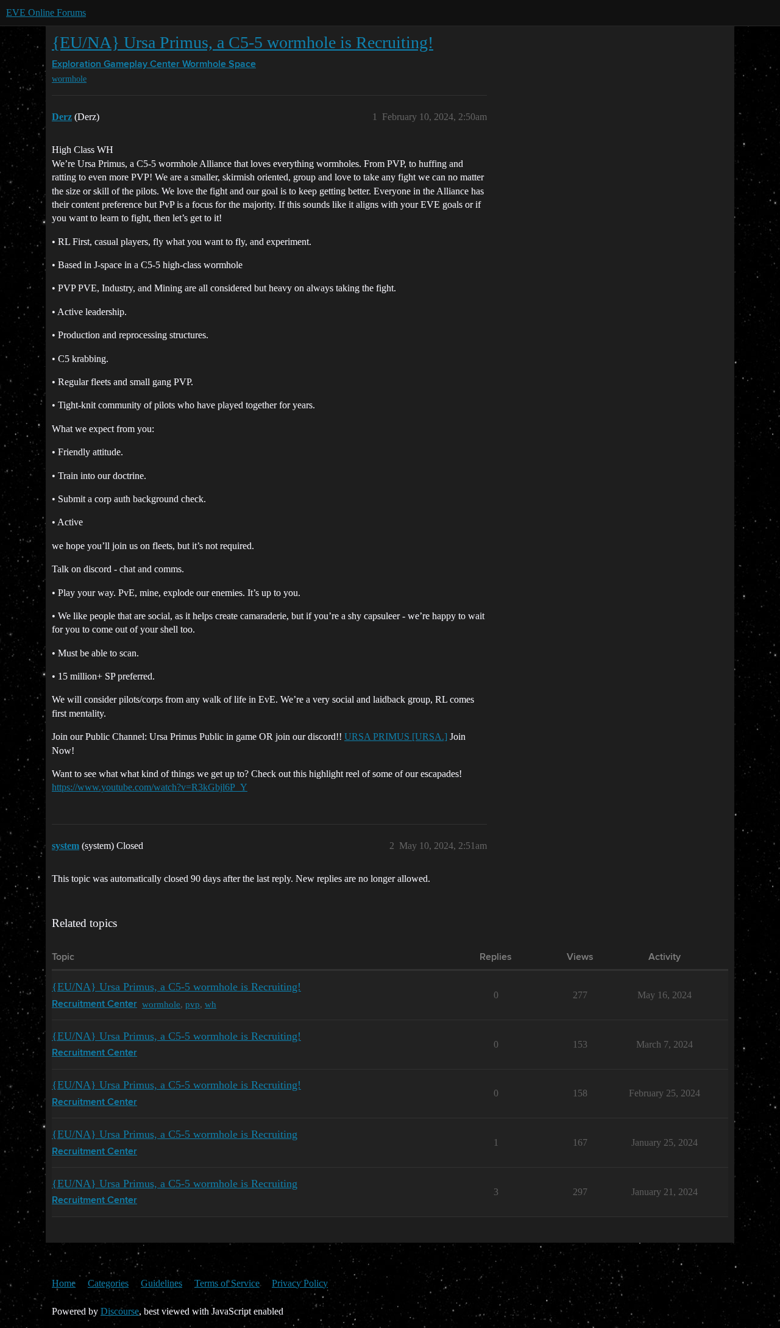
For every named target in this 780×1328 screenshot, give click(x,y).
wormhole (69, 78)
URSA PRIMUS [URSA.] (395, 736)
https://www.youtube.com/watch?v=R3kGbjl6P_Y (149, 787)
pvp (192, 1004)
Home (64, 1283)
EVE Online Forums (46, 12)
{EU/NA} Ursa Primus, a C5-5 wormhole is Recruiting (174, 1134)
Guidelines (161, 1283)
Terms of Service (227, 1283)
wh (210, 1004)
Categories (108, 1283)
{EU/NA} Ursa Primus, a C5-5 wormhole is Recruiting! (242, 42)
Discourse (120, 1311)
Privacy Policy (300, 1283)
